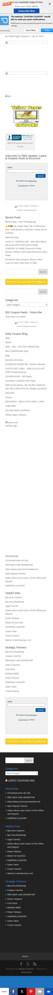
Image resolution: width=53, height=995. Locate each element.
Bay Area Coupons (14, 597)
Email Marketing (23, 185)
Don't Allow (31, 30)
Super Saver (11, 631)
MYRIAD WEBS (12, 673)
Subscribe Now (26, 11)
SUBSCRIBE (10, 406)
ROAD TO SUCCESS (14, 622)
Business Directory (14, 360)
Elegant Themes (26, 968)
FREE (7, 338)
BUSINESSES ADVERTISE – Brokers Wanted (25, 364)
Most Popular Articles (15, 573)
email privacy (32, 181)
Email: (10, 167)
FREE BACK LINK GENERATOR (19, 564)
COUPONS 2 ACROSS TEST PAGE (20, 380)
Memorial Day (12, 237)
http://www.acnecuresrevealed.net (21, 569)
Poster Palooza (12, 618)
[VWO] (11, 31)
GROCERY (9, 393)
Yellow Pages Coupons (18, 36)
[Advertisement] (35, 463)
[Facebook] (13, 991)
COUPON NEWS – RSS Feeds (18, 376)
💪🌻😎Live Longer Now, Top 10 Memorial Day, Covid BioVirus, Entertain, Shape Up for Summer (26, 229)
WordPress (26, 972)
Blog (7, 355)
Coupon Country (13, 656)
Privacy (8, 397)
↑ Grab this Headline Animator (26, 210)
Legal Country (11, 606)
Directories (11, 556)
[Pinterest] (31, 991)
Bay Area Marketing (14, 601)
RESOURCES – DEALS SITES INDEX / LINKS (24, 401)
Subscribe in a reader (15, 316)
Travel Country (12, 635)
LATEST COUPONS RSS (21, 780)
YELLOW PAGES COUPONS (17, 410)
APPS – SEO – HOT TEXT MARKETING (22, 346)
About (8, 342)
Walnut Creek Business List (18, 640)
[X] (22, 991)
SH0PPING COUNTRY (15, 585)
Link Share (10, 669)
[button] (26, 7)
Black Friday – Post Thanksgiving (20, 221)
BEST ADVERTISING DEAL (17, 351)
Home (25, 956)
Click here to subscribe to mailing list (26, 281)
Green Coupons (12, 664)
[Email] (39, 991)
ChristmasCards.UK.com (16, 560)
